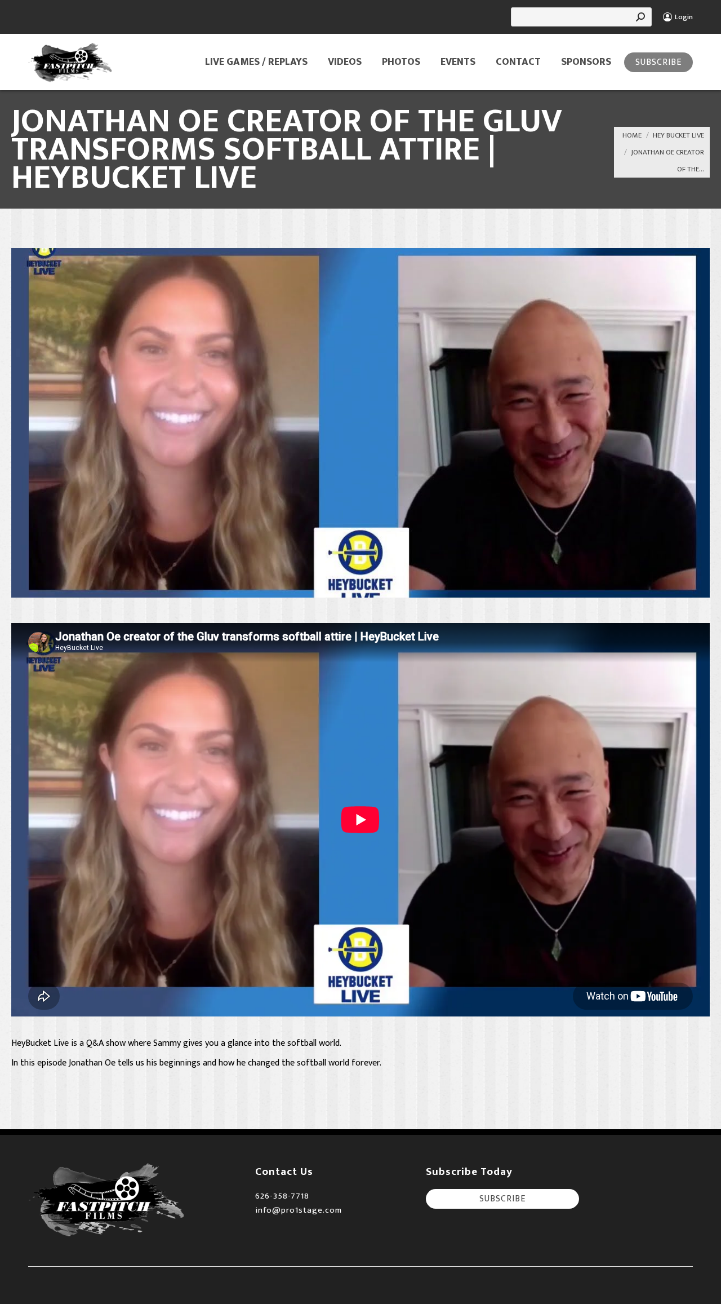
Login (684, 17)
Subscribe (658, 62)
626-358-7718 (282, 1196)
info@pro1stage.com (298, 1210)
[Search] (640, 16)
